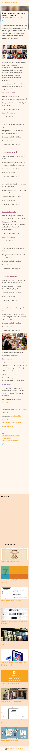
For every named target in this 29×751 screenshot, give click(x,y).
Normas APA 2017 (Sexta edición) (10, 740)
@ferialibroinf (8, 426)
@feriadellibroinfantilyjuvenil (12, 422)
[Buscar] (27, 3)
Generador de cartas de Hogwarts (10, 561)
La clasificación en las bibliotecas (10, 683)
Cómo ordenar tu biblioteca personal (11, 701)
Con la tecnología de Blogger (15, 748)
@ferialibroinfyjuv (15, 416)
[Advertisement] (14, 476)
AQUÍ (16, 355)
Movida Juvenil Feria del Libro (10, 440)
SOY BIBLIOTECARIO (11, 2)
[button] (3, 21)
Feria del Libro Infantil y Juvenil (11, 435)
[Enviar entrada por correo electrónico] (3, 434)
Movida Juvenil (6, 438)
